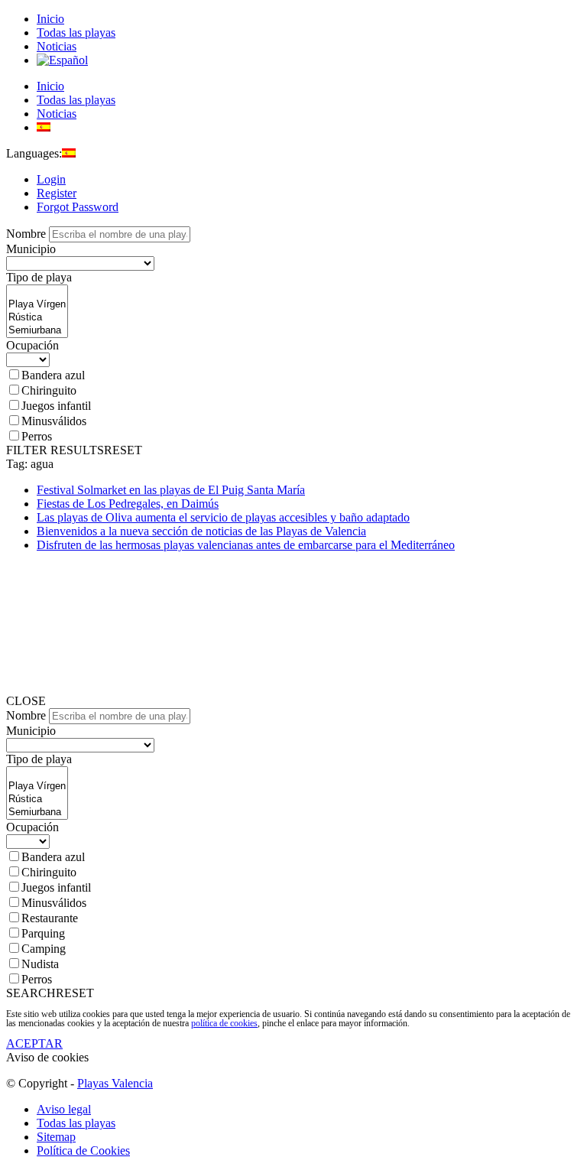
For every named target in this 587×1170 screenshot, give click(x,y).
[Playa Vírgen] (37, 304)
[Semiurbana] (37, 330)
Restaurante (49, 918)
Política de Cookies (83, 1150)
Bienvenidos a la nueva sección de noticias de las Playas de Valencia (201, 531)
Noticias (56, 46)
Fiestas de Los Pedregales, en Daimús (128, 503)
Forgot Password (77, 206)
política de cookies (224, 1023)
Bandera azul (53, 375)
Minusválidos (53, 420)
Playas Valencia (115, 1083)
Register (56, 193)
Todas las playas (76, 32)
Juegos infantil (56, 405)
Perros (36, 436)
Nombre (26, 233)
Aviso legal (64, 1109)
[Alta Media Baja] (28, 359)
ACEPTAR (34, 1043)
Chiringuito (48, 390)
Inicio (50, 18)
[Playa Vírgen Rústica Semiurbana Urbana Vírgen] (37, 331)
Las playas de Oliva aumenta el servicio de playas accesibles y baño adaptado (223, 517)
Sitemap (56, 1136)
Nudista (40, 963)
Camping (43, 948)
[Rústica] (37, 317)
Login (51, 179)
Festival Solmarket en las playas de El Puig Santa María (171, 489)
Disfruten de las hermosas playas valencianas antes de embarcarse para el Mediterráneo (246, 544)
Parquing (43, 933)
